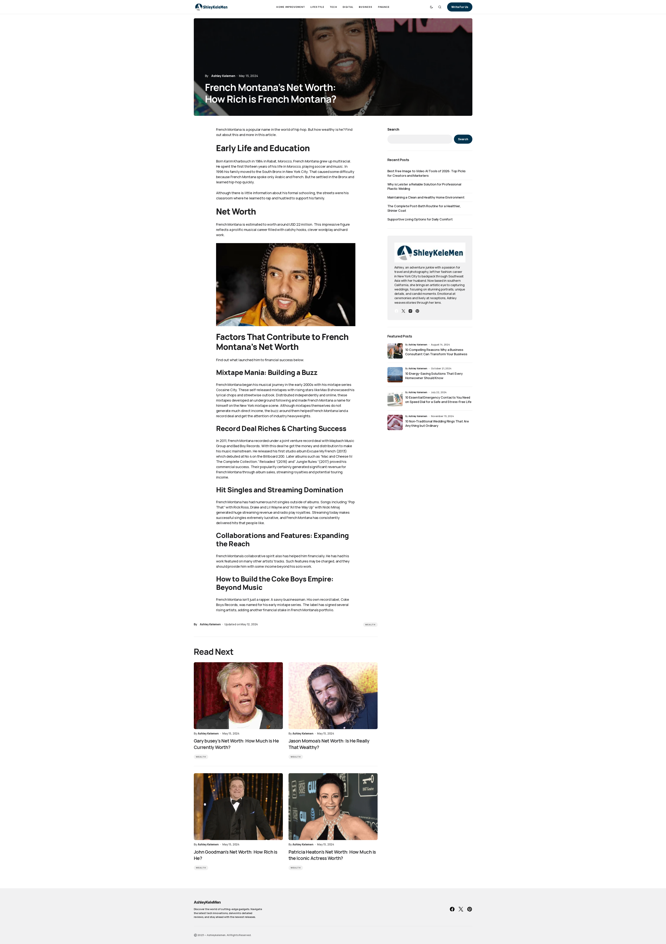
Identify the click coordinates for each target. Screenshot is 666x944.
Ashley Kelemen (417, 344)
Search (393, 129)
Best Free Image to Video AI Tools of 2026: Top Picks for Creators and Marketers (426, 173)
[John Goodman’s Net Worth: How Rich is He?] (238, 806)
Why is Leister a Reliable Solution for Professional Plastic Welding (424, 186)
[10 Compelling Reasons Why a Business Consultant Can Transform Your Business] (395, 351)
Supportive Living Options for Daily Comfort (420, 219)
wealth (370, 624)
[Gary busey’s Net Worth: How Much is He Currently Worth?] (238, 695)
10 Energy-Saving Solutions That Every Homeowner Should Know (434, 375)
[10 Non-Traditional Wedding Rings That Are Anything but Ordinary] (395, 422)
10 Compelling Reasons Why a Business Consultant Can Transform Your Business (436, 352)
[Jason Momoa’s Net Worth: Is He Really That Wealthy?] (333, 695)
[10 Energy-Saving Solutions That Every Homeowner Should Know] (395, 374)
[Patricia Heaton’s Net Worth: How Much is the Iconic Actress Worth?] (333, 806)
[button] (431, 6)
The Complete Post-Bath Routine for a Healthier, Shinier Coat (424, 208)
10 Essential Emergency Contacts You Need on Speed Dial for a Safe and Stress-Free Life (438, 399)
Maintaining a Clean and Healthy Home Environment (426, 197)
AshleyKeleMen (207, 902)
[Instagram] (410, 311)
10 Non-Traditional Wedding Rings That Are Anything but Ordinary (437, 423)
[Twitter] (403, 311)
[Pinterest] (417, 311)
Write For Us (459, 7)
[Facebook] (396, 311)
